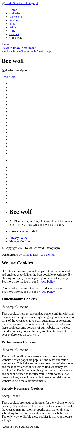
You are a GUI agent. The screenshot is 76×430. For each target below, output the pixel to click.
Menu (5, 44)
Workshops (16, 16)
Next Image (28, 47)
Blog (12, 30)
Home (13, 9)
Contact (14, 34)
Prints (12, 27)
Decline (23, 307)
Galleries (14, 13)
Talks (12, 23)
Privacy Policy (18, 238)
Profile (13, 20)
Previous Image (11, 47)
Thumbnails (28, 51)
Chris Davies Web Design (39, 254)
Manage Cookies (19, 241)
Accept (10, 307)
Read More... (10, 77)
